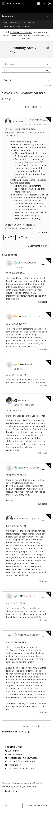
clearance (30, 224)
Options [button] (45, 85)
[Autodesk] (14, 3)
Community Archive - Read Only (22, 23)
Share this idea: (9, 731)
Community (7, 16)
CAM (19, 224)
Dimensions (28, 228)
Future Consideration (36, 124)
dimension (13, 228)
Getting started (15, 754)
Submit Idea (10, 791)
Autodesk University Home (21, 768)
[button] (43, 264)
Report (43, 232)
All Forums (13, 750)
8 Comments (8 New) (38, 245)
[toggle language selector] (38, 3)
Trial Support (14, 764)
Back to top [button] (6, 805)
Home (4, 23)
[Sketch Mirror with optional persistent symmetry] (44, 106)
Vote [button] (10, 237)
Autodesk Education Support (22, 761)
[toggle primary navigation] (4, 3)
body (10, 224)
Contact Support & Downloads (22, 757)
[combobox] (26, 70)
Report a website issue (36, 805)
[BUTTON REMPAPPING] (49, 106)
